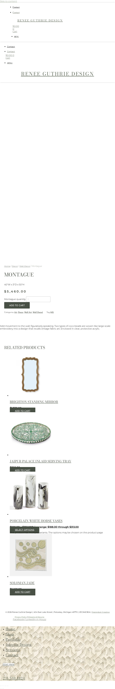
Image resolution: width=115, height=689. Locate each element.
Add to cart (17, 305)
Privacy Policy (21, 617)
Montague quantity (15, 299)
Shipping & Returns (36, 617)
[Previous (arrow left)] (1, 688)
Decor (15, 266)
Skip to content (8, 1)
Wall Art (28, 312)
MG (52, 312)
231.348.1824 (14, 678)
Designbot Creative (101, 612)
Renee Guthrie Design (40, 20)
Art (15, 312)
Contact (16, 7)
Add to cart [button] (22, 411)
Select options (24, 530)
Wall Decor (24, 266)
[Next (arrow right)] (3, 688)
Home (7, 266)
